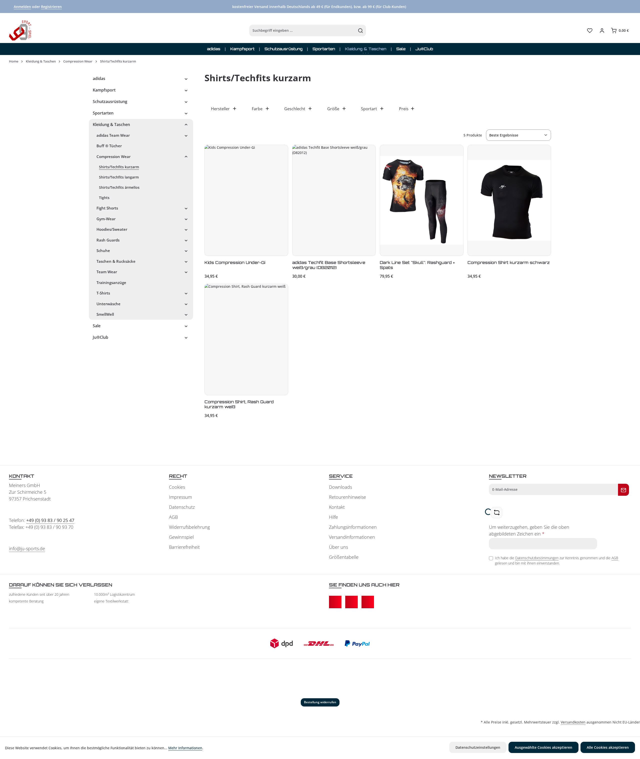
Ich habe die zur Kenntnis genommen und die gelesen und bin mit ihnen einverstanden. (556, 561)
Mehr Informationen (185, 748)
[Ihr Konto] (602, 30)
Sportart (369, 109)
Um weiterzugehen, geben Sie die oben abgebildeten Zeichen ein (529, 530)
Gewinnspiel (181, 537)
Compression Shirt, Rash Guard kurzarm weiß (239, 404)
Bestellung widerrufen (320, 702)
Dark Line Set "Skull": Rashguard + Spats (417, 265)
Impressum (180, 497)
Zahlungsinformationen (353, 527)
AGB (173, 517)
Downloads (340, 487)
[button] (186, 78)
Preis (403, 109)
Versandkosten (573, 722)
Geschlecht (294, 109)
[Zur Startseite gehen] (20, 30)
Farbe (257, 109)
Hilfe (333, 517)
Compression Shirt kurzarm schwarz (509, 262)
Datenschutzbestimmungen (536, 558)
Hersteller (220, 109)
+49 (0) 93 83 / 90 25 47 (50, 520)
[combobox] (302, 30)
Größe (333, 109)
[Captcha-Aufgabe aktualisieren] (496, 512)
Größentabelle (343, 557)
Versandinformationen (352, 537)
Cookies (177, 487)
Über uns (338, 547)
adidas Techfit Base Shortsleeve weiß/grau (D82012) (328, 265)
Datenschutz (182, 507)
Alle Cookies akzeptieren (608, 747)
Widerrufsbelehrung (189, 527)
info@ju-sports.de (27, 549)
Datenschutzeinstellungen (478, 747)
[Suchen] (360, 30)
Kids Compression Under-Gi (234, 262)
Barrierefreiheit (184, 547)
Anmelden (22, 6)
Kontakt (337, 507)
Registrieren (51, 6)
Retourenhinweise (347, 497)
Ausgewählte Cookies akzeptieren (543, 747)
